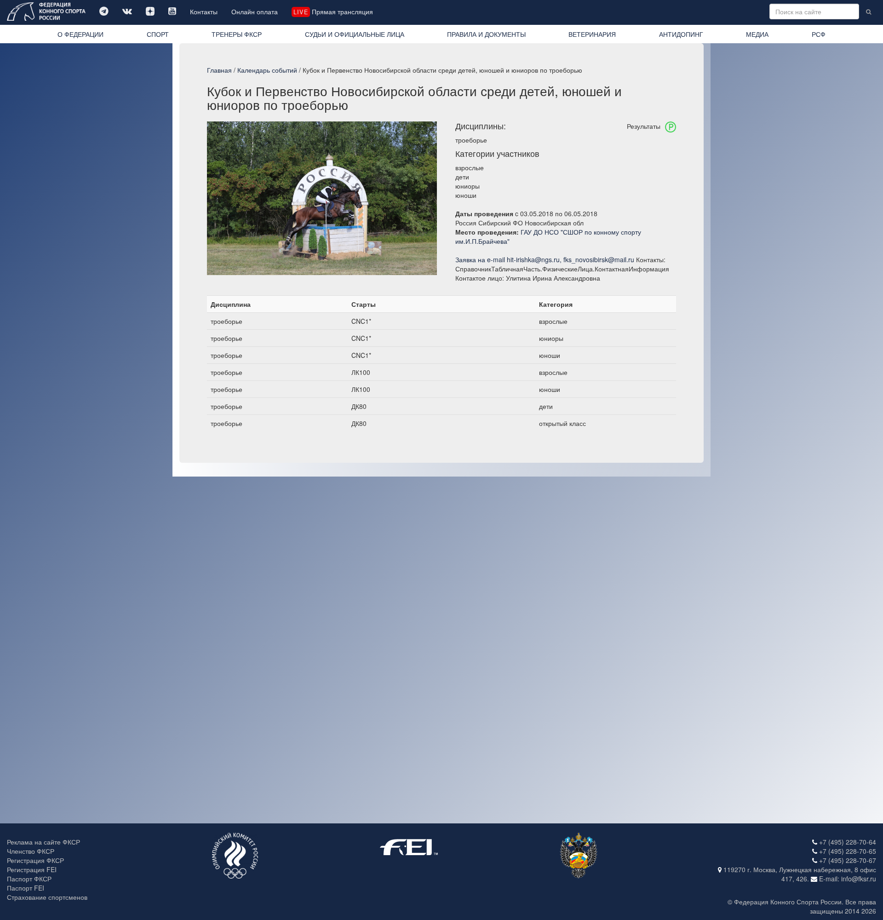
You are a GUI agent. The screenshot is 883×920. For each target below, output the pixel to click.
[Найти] (868, 11)
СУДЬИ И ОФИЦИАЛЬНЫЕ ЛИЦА (354, 34)
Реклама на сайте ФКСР (43, 841)
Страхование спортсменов (47, 897)
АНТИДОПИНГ (681, 34)
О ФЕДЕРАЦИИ (80, 34)
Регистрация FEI (32, 869)
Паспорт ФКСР (29, 878)
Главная (219, 70)
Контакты (204, 11)
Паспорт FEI (25, 887)
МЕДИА (757, 34)
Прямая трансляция (333, 11)
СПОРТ (158, 34)
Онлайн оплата (254, 11)
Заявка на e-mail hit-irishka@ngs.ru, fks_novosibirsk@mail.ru (544, 259)
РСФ (819, 34)
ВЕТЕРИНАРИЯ (592, 34)
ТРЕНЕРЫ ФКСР (237, 34)
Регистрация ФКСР (35, 860)
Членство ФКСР (30, 851)
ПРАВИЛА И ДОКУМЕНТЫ (486, 34)
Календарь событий (267, 70)
